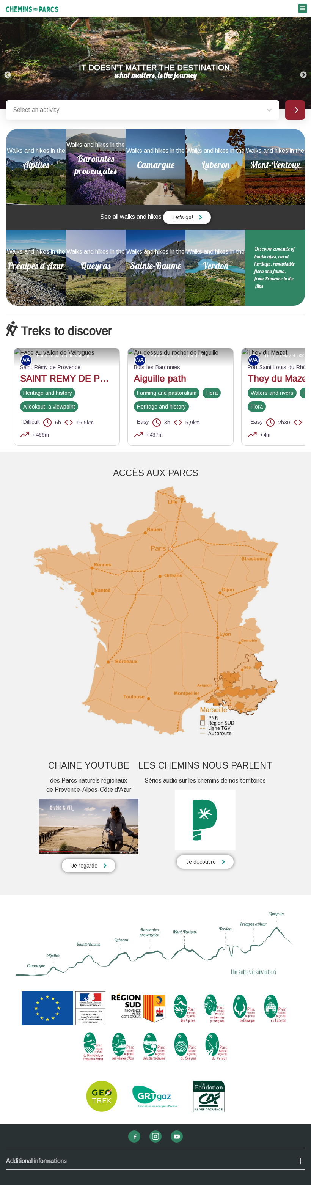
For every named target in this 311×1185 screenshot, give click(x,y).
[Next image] (303, 63)
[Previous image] (7, 63)
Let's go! (183, 217)
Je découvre (201, 862)
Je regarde (84, 866)
